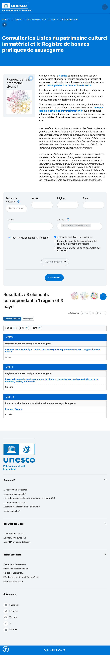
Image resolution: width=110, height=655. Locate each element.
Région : (61, 198)
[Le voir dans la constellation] (74, 295)
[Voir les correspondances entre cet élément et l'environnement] (84, 295)
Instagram (13, 611)
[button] (4, 26)
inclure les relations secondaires (74, 237)
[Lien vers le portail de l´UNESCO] (36, 5)
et (93, 313)
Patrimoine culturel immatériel (17, 10)
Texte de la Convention (14, 564)
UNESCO (6, 19)
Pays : (86, 198)
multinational (28, 237)
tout (13, 237)
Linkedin (13, 629)
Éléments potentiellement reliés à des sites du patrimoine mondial (77, 242)
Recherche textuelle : (11, 200)
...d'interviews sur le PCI (14, 538)
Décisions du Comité (13, 581)
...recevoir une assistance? (15, 489)
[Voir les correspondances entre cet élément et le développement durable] (94, 295)
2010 (37, 328)
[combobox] (42, 205)
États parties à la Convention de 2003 (69, 85)
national (43, 237)
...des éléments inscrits (13, 533)
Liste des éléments (12, 319)
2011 (24, 328)
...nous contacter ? (11, 511)
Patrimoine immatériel (36, 19)
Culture (18, 19)
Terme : (61, 219)
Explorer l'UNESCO (53, 650)
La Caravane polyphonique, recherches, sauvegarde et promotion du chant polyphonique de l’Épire (52, 350)
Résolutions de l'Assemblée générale (21, 577)
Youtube (13, 617)
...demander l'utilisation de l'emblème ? (21, 506)
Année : (35, 198)
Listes (52, 19)
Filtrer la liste (54, 277)
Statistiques (28, 319)
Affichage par (73, 313)
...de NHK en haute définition (16, 542)
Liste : (11, 219)
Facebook (14, 605)
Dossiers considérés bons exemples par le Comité (79, 249)
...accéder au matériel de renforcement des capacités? (29, 498)
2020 (12, 328)
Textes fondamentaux (13, 573)
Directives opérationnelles (15, 568)
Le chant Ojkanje (13, 409)
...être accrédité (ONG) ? (14, 502)
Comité (63, 75)
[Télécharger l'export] (103, 298)
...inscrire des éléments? (14, 494)
